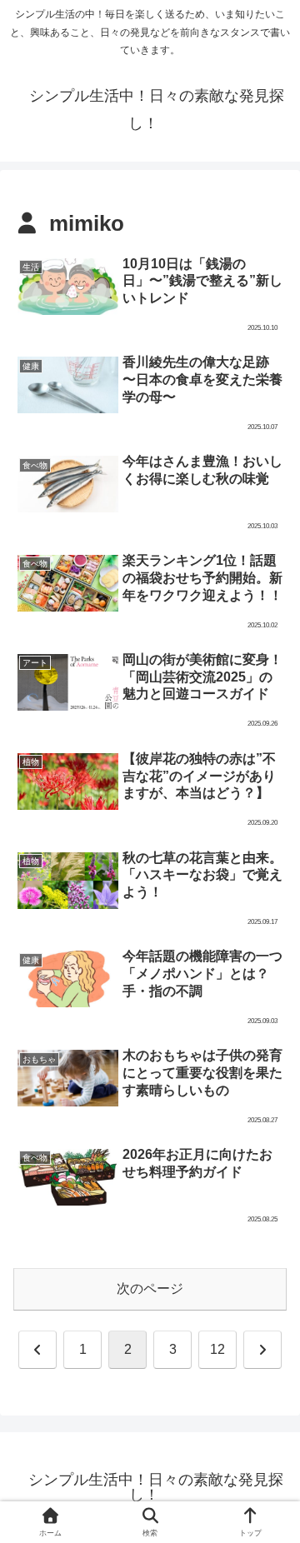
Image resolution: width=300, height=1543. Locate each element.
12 (217, 1349)
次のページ (150, 1288)
